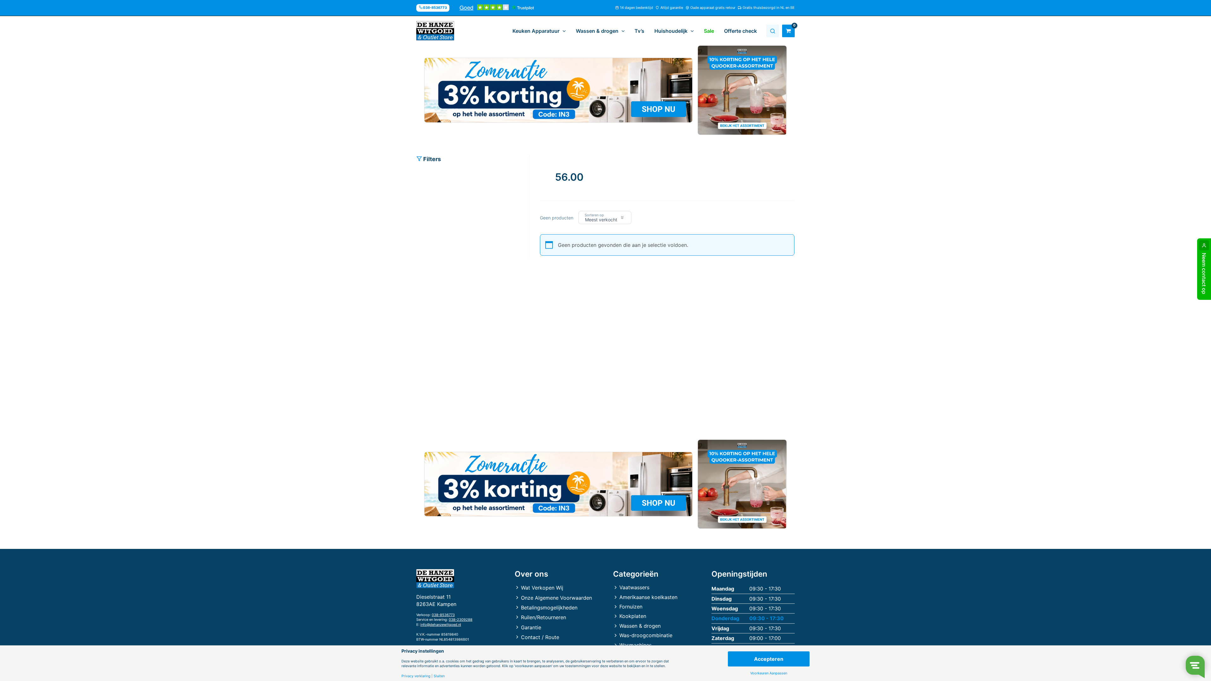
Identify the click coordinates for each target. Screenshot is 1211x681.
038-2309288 (460, 619)
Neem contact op (1204, 273)
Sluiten (439, 676)
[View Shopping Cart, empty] (788, 31)
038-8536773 (443, 615)
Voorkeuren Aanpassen (768, 673)
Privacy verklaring (415, 676)
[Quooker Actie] (742, 90)
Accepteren (768, 659)
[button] (562, 31)
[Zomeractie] (558, 90)
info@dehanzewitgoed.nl (440, 624)
